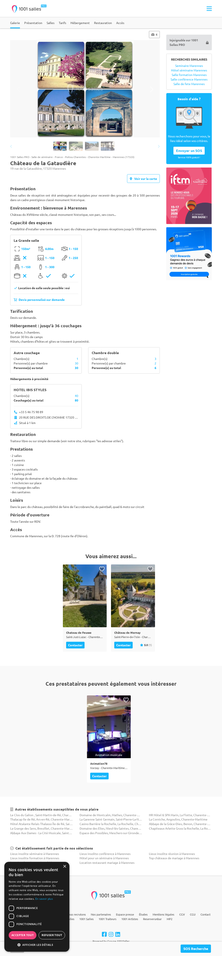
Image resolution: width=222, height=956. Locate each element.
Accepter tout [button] (22, 935)
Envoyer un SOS (189, 150)
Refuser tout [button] (52, 935)
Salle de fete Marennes (189, 84)
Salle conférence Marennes (189, 79)
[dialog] (36, 907)
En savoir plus (44, 899)
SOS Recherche (195, 948)
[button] (37, 944)
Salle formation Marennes (189, 75)
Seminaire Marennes (189, 66)
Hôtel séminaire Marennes (189, 70)
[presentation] (18, 89)
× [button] (64, 866)
